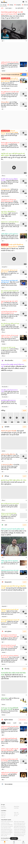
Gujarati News (3, 808)
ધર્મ (2, 109)
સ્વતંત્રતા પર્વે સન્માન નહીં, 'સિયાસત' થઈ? (7, 832)
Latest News (16, 808)
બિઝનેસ (3, 695)
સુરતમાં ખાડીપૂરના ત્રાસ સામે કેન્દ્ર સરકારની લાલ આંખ (20, 823)
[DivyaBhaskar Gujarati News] (4, 2)
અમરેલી (14, 723)
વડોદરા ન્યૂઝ (3, 817)
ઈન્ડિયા (3, 175)
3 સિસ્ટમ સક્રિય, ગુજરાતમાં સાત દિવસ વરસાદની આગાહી (7, 821)
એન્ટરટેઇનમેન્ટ (5, 185)
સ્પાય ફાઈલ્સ (4, 266)
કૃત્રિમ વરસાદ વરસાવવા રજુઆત (19, 821)
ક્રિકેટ (3, 287)
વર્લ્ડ (2, 240)
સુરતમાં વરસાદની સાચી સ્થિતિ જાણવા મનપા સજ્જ (7, 824)
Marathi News (16, 806)
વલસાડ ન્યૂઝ (16, 812)
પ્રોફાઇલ (23, 842)
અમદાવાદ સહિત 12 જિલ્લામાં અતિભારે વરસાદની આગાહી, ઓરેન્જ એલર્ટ (20, 829)
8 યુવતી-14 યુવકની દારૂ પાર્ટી (6, 834)
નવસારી (3, 149)
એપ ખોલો (14, 838)
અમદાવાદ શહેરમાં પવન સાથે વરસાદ (19, 832)
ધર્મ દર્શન (3, 451)
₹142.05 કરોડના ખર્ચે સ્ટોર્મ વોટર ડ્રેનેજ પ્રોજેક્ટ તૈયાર (20, 827)
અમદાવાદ (3, 320)
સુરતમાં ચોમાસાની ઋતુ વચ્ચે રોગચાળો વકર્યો (20, 834)
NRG (3, 723)
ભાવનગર (3, 308)
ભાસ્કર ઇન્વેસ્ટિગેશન (5, 88)
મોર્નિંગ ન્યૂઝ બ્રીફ (4, 835)
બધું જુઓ (24, 410)
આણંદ (20, 723)
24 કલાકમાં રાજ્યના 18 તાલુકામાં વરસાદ (7, 826)
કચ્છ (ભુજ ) (4, 98)
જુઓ (14, 842)
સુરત (3, 40)
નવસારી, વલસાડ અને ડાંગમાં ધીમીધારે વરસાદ (20, 830)
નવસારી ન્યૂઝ (3, 812)
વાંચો (4, 842)
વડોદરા (3, 208)
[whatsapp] (24, 40)
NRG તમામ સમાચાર (22, 719)
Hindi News (3, 806)
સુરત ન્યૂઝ (16, 815)
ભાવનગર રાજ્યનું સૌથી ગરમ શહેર (19, 824)
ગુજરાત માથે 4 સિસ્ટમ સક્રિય (6, 827)
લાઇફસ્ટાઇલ (4, 606)
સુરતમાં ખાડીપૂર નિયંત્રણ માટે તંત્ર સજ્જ (7, 829)
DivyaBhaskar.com (17, 840)
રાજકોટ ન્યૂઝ (3, 815)
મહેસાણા (3, 70)
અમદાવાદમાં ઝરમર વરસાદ (5, 823)
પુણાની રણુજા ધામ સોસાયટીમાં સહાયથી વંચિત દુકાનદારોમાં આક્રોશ (20, 826)
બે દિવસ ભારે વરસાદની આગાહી (19, 835)
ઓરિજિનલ (4, 139)
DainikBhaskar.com (4, 840)
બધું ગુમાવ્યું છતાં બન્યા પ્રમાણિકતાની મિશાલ (7, 830)
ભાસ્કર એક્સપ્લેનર (5, 196)
